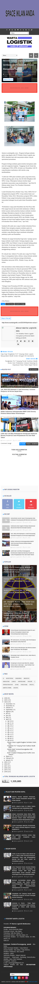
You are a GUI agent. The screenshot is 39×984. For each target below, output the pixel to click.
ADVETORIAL (9, 678)
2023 (6, 762)
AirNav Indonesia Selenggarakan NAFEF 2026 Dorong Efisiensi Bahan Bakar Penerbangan (18, 412)
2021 (6, 766)
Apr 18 (9, 725)
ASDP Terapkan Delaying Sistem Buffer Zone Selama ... (21, 753)
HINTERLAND (21, 681)
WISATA (16, 688)
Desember (9, 704)
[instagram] (29, 30)
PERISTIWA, (28, 74)
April (7, 719)
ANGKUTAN (5, 419)
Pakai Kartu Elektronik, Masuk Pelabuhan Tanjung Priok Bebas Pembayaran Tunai (18, 570)
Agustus (8, 711)
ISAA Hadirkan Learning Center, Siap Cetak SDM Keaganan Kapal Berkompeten (23, 837)
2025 (6, 700)
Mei (7, 717)
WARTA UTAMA (7, 688)
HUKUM (30, 681)
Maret (8, 756)
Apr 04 (9, 740)
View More (34, 369)
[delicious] (32, 30)
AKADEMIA (18, 678)
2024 (6, 702)
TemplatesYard (33, 981)
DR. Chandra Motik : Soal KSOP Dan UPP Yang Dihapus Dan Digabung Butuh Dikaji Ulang (19, 604)
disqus (28, 444)
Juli (7, 713)
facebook (35, 444)
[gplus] (12, 30)
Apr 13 (9, 732)
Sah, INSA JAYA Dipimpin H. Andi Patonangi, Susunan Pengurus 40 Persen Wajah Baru (18, 390)
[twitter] (10, 30)
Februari (8, 758)
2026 (6, 698)
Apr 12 (9, 734)
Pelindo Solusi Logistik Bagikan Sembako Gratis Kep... (21, 743)
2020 (6, 768)
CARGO (14, 681)
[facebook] (7, 30)
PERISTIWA (5, 375)
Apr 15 (9, 731)
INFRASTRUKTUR (8, 684)
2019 (6, 770)
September (9, 709)
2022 (6, 764)
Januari (8, 760)
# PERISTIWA (9, 304)
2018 (6, 771)
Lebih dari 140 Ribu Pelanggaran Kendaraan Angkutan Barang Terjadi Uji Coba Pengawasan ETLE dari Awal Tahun (19, 435)
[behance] (26, 30)
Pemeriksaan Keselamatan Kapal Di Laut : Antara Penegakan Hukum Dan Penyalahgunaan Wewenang (23, 632)
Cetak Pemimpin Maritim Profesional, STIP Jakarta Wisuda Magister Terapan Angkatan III (23, 827)
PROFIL (32, 684)
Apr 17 (9, 727)
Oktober (8, 707)
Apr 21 (9, 723)
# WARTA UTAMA (20, 304)
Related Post (6, 369)
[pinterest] (15, 30)
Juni (7, 715)
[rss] (23, 30)
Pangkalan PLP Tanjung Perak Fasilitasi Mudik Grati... (21, 746)
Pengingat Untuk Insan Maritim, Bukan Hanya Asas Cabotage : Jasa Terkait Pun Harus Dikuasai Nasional (22, 665)
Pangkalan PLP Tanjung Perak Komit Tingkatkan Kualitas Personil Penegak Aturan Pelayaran (23, 895)
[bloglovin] (18, 30)
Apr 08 (9, 736)
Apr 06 (9, 738)
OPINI (17, 684)
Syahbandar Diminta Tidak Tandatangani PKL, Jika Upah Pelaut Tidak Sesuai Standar (16, 615)
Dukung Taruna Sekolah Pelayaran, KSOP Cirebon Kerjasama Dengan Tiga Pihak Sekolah (23, 798)
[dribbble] (21, 30)
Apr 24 (9, 721)
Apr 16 (9, 729)
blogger (22, 444)
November (9, 706)
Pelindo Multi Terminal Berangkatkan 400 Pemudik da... (19, 750)
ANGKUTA (26, 678)
